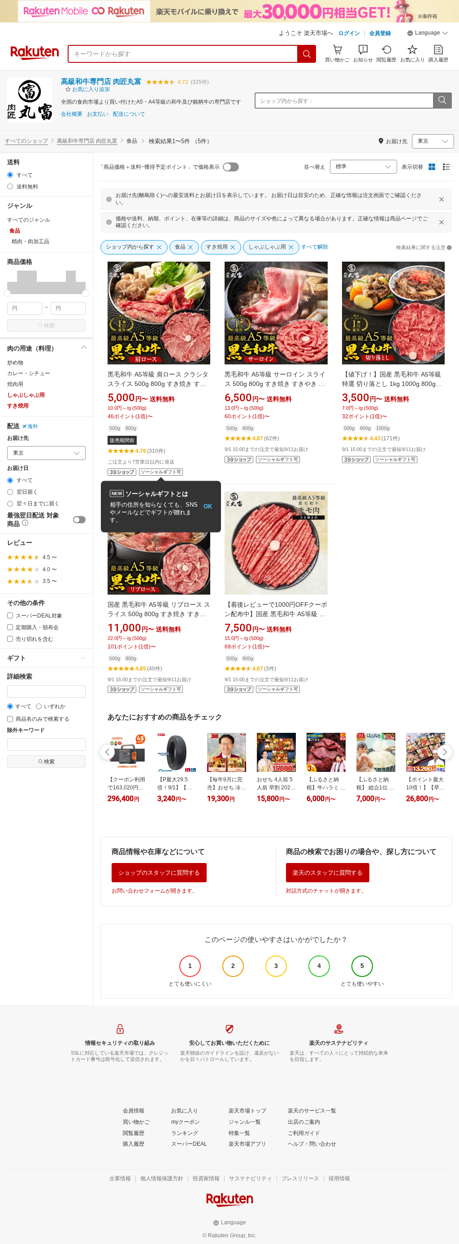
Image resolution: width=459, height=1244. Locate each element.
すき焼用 (18, 406)
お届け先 (18, 438)
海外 (32, 426)
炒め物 (15, 362)
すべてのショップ (26, 141)
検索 (49, 325)
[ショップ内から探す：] (442, 100)
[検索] (307, 54)
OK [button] (208, 506)
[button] (427, 34)
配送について (129, 114)
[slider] (7, 293)
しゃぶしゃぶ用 (26, 395)
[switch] (79, 519)
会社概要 (71, 114)
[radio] (10, 175)
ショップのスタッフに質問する (159, 872)
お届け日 (18, 468)
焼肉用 (15, 384)
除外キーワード (26, 730)
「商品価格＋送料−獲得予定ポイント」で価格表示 (159, 167)
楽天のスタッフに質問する (328, 872)
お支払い (97, 114)
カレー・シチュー (28, 373)
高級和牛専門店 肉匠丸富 (101, 81)
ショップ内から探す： (287, 101)
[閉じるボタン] (441, 199)
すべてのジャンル (28, 220)
